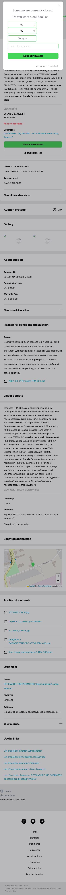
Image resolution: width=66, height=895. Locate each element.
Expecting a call (33, 56)
